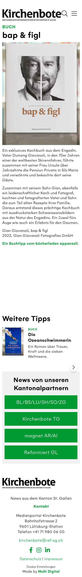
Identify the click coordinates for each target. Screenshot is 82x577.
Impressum (53, 559)
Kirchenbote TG (41, 419)
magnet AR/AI (41, 436)
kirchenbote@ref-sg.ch (41, 540)
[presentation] (73, 368)
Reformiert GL (41, 452)
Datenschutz (31, 559)
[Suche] (65, 13)
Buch (9, 27)
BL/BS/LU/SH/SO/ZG (41, 402)
